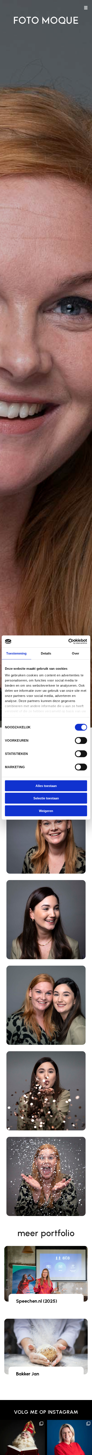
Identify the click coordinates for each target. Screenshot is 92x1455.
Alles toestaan (46, 785)
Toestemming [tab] (16, 653)
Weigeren (46, 810)
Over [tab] (75, 653)
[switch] (81, 740)
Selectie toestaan (46, 798)
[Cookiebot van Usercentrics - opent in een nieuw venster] (68, 641)
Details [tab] (46, 653)
